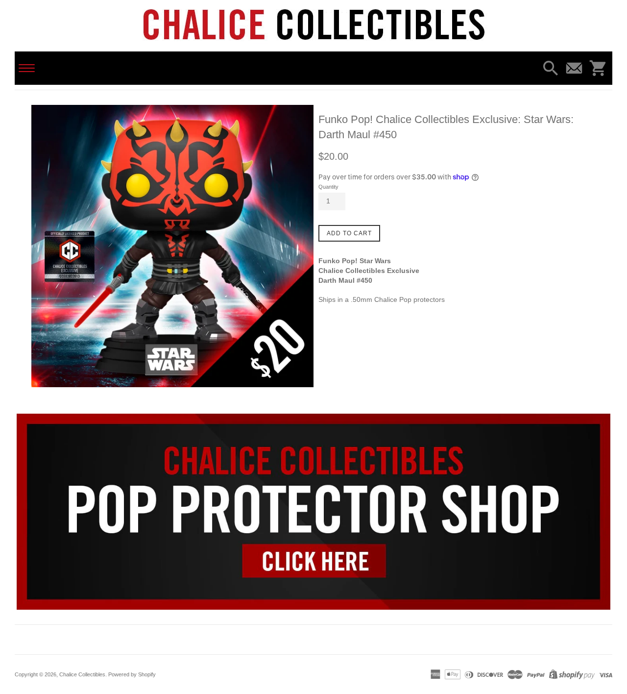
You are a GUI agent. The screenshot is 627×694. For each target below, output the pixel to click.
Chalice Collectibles (82, 674)
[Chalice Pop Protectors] (313, 512)
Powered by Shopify (132, 674)
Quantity (328, 187)
